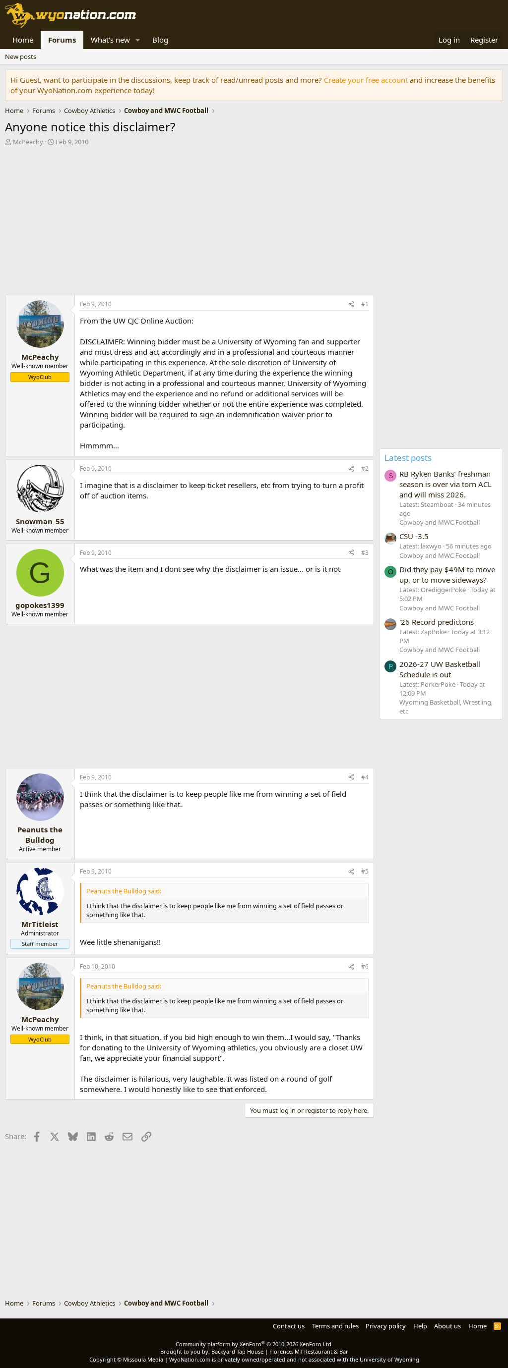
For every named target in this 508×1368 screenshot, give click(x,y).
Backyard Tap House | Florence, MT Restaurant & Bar (279, 1351)
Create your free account (366, 80)
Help (420, 1325)
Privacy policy (386, 1325)
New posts (20, 56)
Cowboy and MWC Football (439, 522)
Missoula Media (143, 1359)
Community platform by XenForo (254, 1344)
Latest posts (408, 457)
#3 (365, 552)
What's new (110, 40)
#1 (365, 304)
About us (447, 1325)
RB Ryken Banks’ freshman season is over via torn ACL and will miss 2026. (445, 484)
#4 (365, 777)
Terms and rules (335, 1325)
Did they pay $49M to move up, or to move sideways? (447, 574)
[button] (138, 40)
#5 (365, 871)
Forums (62, 40)
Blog (160, 40)
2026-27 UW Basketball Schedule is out (439, 669)
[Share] (351, 304)
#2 (365, 468)
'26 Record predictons (436, 622)
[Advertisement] (187, 223)
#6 (365, 966)
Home (22, 40)
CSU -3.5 (414, 536)
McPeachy (28, 141)
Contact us (289, 1325)
